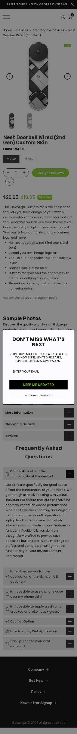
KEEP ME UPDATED (38, 384)
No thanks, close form (39, 395)
